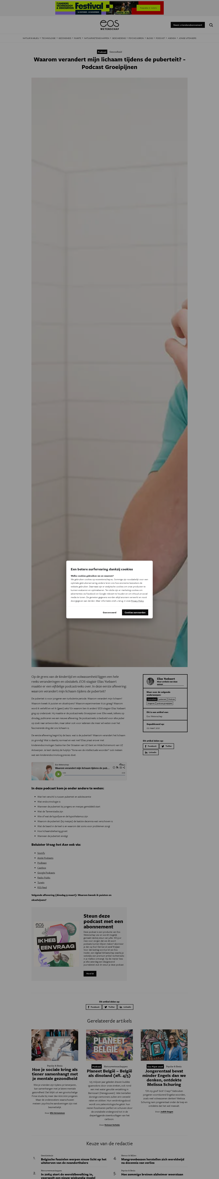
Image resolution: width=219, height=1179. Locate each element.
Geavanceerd (109, 612)
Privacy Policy (137, 600)
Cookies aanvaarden (135, 612)
